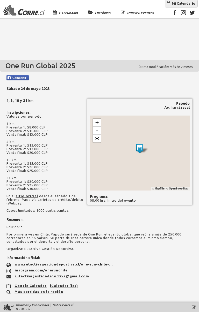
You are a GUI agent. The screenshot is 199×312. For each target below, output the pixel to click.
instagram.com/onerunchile (41, 270)
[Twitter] (192, 13)
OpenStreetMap (178, 188)
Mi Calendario (182, 3)
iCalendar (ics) (64, 285)
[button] (97, 138)
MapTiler (160, 188)
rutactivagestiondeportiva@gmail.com (52, 276)
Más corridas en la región (39, 291)
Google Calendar (31, 285)
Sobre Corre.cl (63, 305)
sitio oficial (27, 196)
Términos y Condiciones (32, 305)
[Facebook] (174, 13)
